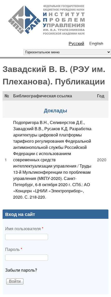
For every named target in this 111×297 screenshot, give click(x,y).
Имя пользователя (24, 228)
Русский (76, 43)
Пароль (13, 249)
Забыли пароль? (21, 270)
